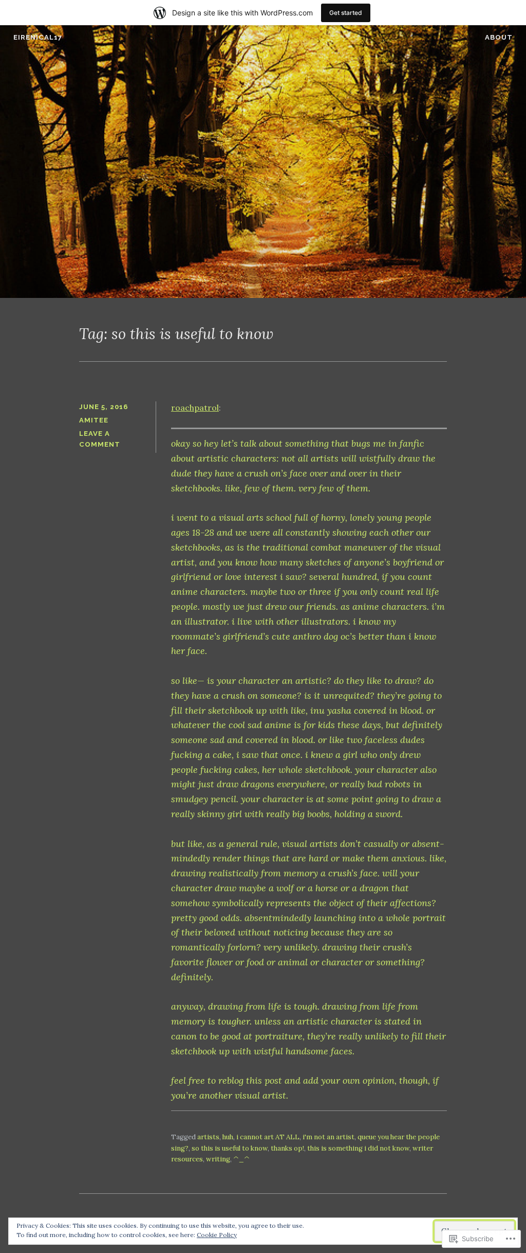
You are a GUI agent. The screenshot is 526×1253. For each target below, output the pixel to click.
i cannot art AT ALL (267, 1137)
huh (227, 1137)
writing (218, 1159)
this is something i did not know (358, 1148)
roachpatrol (195, 407)
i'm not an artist (328, 1137)
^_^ (241, 1159)
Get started (345, 12)
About (499, 37)
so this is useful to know (230, 1148)
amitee (93, 420)
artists (208, 1137)
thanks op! (287, 1148)
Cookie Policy (217, 1235)
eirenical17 (37, 37)
